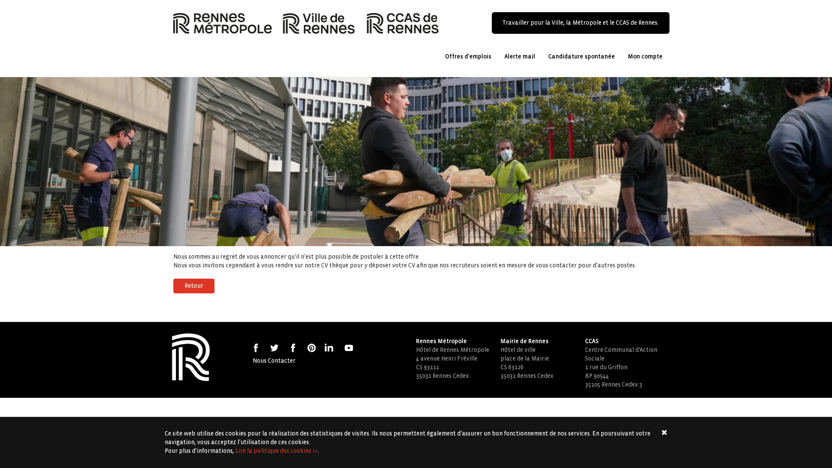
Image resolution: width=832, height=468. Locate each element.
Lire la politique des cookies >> (276, 451)
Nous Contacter (274, 361)
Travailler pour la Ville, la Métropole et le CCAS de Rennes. (581, 23)
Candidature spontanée (581, 56)
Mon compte (645, 56)
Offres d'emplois (468, 56)
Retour (194, 286)
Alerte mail (519, 56)
